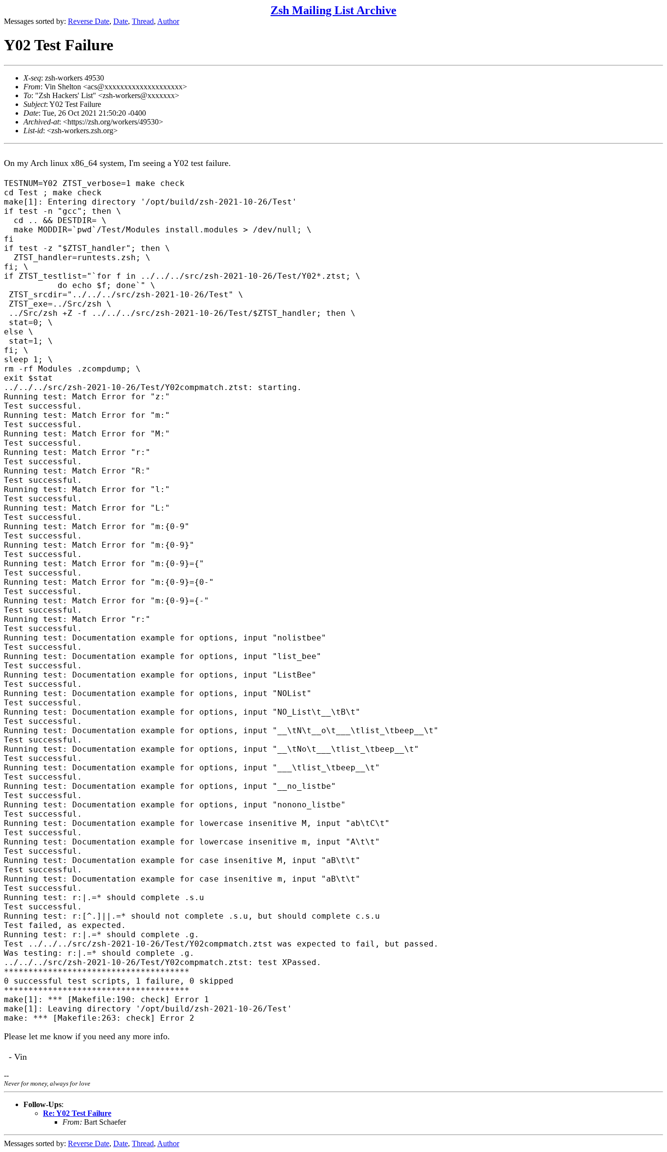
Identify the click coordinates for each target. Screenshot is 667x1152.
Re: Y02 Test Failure (77, 1113)
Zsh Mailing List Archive (333, 10)
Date (120, 21)
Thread (143, 21)
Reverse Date (88, 21)
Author (168, 21)
